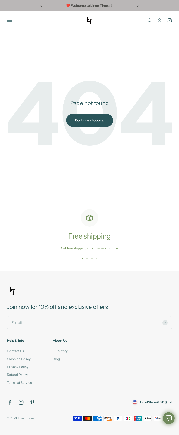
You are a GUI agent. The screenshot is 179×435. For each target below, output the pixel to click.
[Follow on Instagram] (21, 402)
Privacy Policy (17, 367)
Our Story (60, 351)
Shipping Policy (19, 359)
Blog (56, 359)
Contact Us (15, 351)
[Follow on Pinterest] (32, 402)
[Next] (138, 5)
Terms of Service (19, 382)
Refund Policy (17, 375)
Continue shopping (89, 120)
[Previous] (41, 5)
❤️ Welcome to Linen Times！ (89, 6)
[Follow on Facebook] (10, 402)
